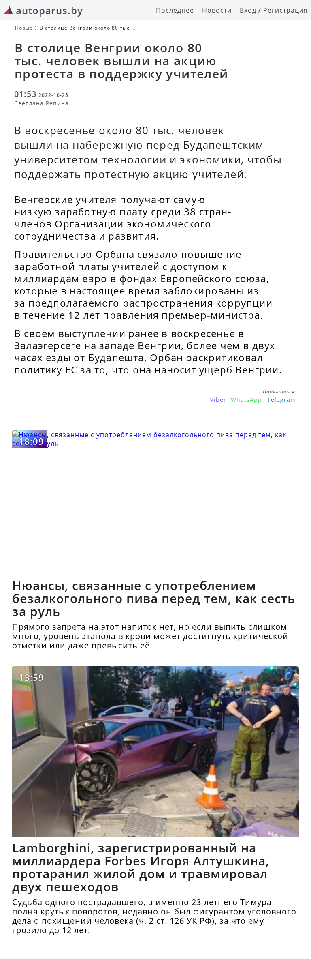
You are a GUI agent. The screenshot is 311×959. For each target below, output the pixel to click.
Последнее (175, 10)
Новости (217, 10)
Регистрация (285, 10)
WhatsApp (246, 399)
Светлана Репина (41, 103)
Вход (248, 10)
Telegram (281, 399)
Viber (218, 399)
